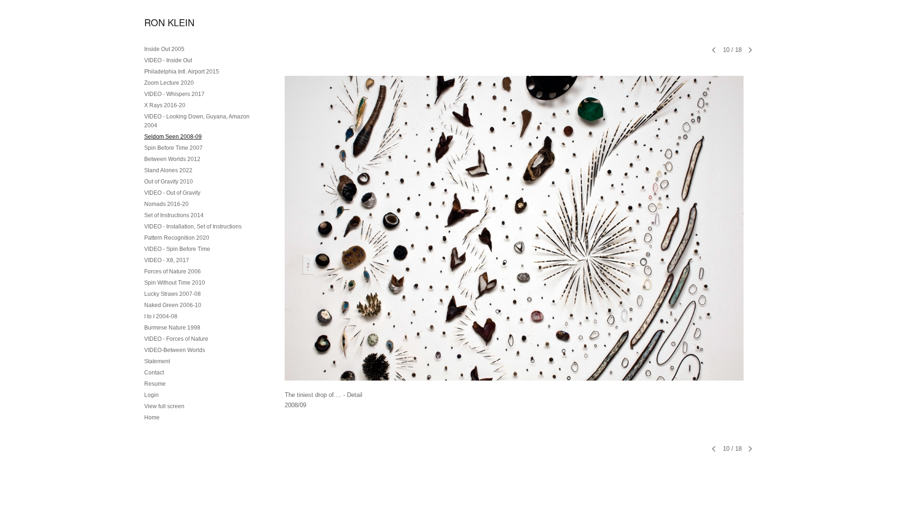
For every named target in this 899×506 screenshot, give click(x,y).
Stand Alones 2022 (168, 170)
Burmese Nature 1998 (172, 327)
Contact (154, 372)
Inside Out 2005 (164, 49)
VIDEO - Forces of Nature (176, 339)
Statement (157, 361)
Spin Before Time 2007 (173, 148)
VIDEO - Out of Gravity (172, 193)
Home (152, 417)
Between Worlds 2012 (172, 159)
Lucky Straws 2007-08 (172, 294)
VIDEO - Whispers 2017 (174, 94)
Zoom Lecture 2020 (169, 83)
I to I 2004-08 (160, 316)
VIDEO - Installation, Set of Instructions (193, 226)
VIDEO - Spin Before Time (177, 249)
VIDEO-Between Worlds (174, 350)
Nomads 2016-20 (166, 204)
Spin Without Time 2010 (174, 282)
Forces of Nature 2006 (172, 271)
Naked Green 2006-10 (172, 305)
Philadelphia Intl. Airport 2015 (181, 71)
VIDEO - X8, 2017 (166, 260)
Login (151, 395)
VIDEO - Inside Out (168, 60)
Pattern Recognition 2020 (176, 238)
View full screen (164, 406)
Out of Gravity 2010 (168, 181)
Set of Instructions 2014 (174, 215)
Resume (155, 384)
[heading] (167, 22)
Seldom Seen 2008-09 (173, 136)
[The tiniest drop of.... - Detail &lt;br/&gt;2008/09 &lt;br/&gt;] (514, 228)
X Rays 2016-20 (164, 105)
